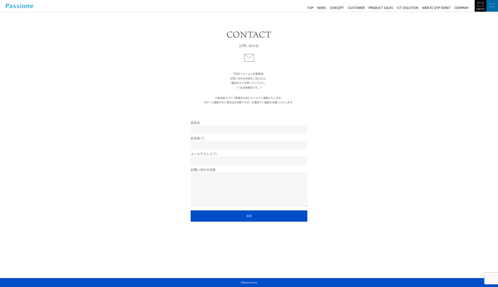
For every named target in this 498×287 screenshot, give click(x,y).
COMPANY (461, 7)
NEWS (321, 7)
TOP (310, 7)
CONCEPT (337, 7)
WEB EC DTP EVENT (436, 7)
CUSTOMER (356, 7)
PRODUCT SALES (380, 7)
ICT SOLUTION (407, 7)
